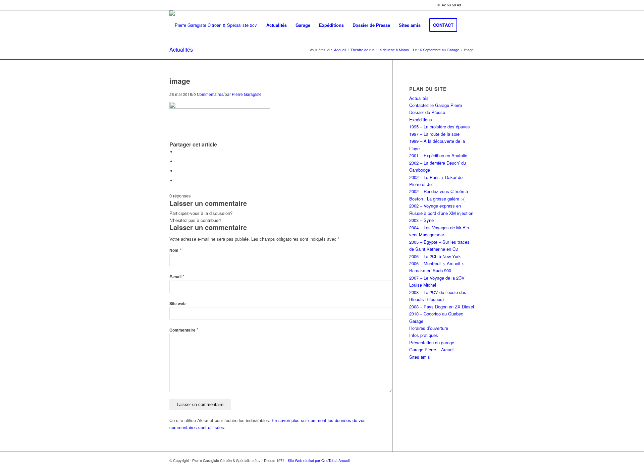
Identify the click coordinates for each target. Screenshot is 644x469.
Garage (416, 321)
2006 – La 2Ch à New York (435, 256)
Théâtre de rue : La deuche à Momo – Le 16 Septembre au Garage (405, 49)
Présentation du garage (431, 342)
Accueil (340, 49)
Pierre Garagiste (247, 94)
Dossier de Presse (427, 112)
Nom (175, 250)
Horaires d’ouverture (428, 328)
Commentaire (183, 330)
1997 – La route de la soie (434, 134)
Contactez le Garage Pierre (435, 105)
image (179, 81)
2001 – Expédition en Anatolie (438, 155)
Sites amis (419, 357)
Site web (177, 303)
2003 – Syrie (421, 220)
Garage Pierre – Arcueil (431, 349)
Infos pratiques (423, 335)
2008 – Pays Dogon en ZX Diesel (441, 306)
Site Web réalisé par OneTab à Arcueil (319, 460)
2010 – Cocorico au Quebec (436, 313)
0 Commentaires (208, 94)
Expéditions (420, 119)
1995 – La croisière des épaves (439, 126)
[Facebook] (470, 5)
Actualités (181, 49)
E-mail (176, 277)
